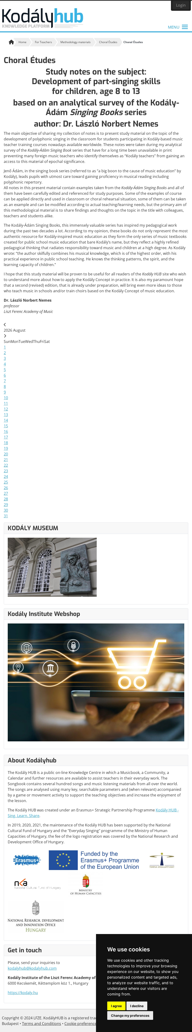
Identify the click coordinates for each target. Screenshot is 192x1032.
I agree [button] (116, 1006)
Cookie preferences (81, 1023)
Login (181, 5)
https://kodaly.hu (23, 992)
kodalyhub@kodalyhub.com (32, 968)
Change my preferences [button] (130, 1015)
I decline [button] (137, 1006)
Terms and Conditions (41, 1023)
